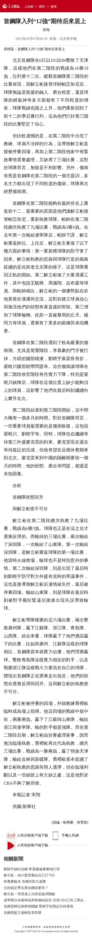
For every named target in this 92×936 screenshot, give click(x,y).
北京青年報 (68, 39)
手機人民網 (70, 835)
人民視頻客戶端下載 (32, 845)
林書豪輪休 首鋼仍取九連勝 (25, 881)
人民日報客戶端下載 (32, 835)
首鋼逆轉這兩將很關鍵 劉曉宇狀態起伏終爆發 (38, 906)
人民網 (28, 6)
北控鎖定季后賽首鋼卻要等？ (26, 888)
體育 (42, 6)
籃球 (54, 6)
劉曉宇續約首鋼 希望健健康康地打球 (32, 869)
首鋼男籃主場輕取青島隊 (22, 913)
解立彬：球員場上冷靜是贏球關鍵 (29, 894)
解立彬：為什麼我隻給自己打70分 (29, 875)
